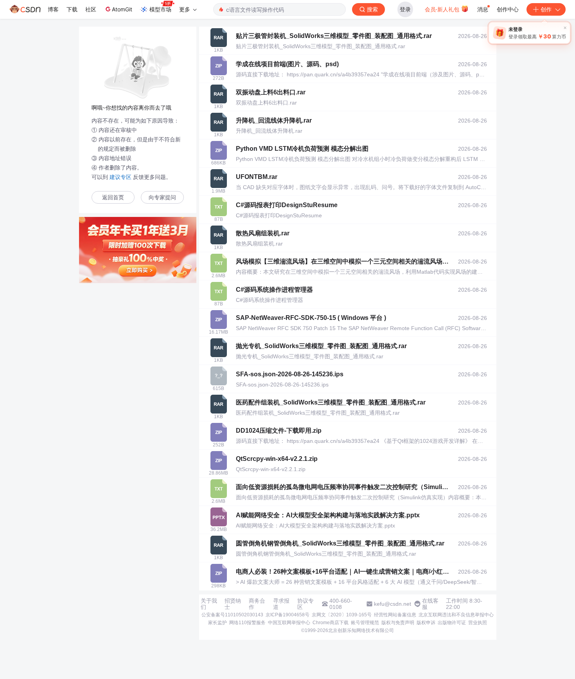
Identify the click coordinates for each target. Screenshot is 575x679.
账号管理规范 (365, 622)
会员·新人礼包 (443, 9)
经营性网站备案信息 (395, 615)
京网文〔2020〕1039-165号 (342, 615)
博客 (53, 9)
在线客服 (430, 604)
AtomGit (122, 9)
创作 (546, 9)
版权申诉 (426, 622)
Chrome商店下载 (331, 622)
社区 (90, 9)
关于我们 (209, 604)
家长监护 (217, 622)
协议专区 (305, 604)
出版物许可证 (452, 622)
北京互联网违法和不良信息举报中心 (456, 615)
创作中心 (508, 9)
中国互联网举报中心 (289, 622)
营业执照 (477, 622)
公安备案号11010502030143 (232, 615)
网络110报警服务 (247, 622)
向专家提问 (162, 197)
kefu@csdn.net (392, 604)
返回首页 (113, 197)
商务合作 (257, 604)
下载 (71, 9)
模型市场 (160, 9)
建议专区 (120, 177)
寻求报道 (281, 604)
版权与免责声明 (397, 622)
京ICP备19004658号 (287, 615)
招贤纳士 (233, 604)
